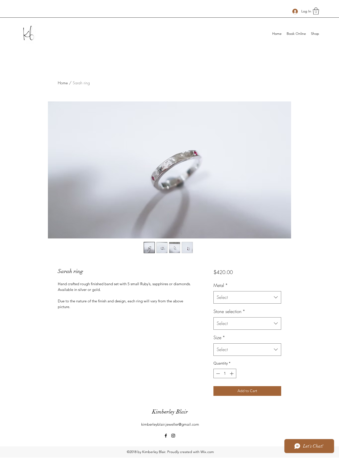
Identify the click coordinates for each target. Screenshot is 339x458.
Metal (220, 285)
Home (63, 83)
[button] (316, 11)
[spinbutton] (225, 373)
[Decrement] (217, 373)
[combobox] (247, 297)
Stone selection (229, 311)
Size (219, 337)
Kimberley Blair (170, 411)
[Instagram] (173, 435)
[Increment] (232, 373)
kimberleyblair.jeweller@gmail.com (170, 424)
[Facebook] (165, 435)
